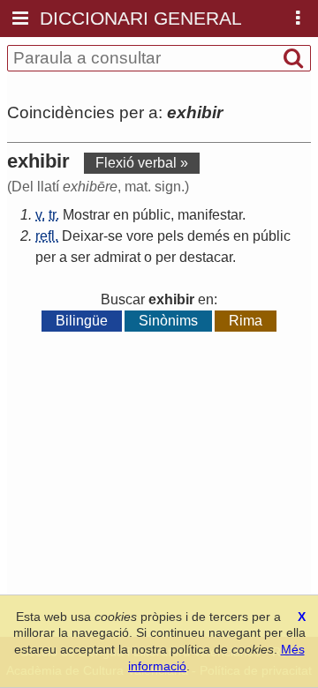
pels (170, 235)
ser (80, 257)
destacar (205, 257)
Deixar (82, 235)
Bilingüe (82, 320)
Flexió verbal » (141, 162)
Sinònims (168, 320)
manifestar (210, 214)
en (121, 214)
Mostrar (86, 214)
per (45, 257)
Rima (245, 320)
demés (208, 235)
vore (140, 235)
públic (151, 214)
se (115, 235)
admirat (117, 257)
